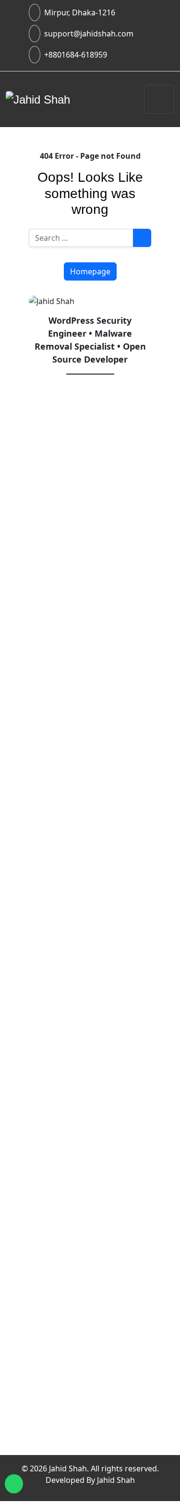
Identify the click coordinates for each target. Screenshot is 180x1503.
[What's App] (14, 1483)
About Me (65, 1317)
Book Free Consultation (92, 1425)
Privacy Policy (73, 1344)
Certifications (72, 1411)
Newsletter (67, 1438)
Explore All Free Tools (98, 1123)
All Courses (95, 779)
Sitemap (62, 1384)
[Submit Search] (142, 238)
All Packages (97, 806)
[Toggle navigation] (159, 99)
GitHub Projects (86, 1192)
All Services (95, 792)
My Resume (69, 1398)
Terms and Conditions (89, 1370)
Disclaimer (66, 1357)
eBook (68, 884)
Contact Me (68, 1330)
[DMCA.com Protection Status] (90, 1253)
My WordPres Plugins (98, 1179)
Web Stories (69, 1451)
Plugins (71, 871)
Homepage (90, 271)
